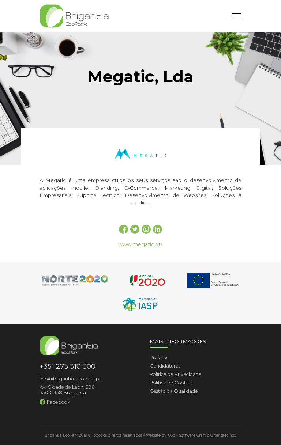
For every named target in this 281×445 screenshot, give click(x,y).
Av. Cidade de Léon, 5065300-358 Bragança (67, 389)
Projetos (159, 357)
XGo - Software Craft (187, 435)
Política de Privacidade (176, 374)
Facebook (58, 402)
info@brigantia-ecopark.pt (70, 378)
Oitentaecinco (223, 435)
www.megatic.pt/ (140, 244)
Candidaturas (165, 366)
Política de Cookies (171, 382)
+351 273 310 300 (67, 366)
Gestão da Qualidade (174, 391)
